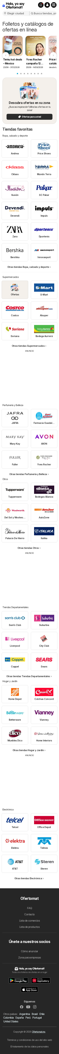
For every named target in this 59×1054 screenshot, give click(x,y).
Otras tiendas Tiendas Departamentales (28, 676)
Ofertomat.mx (38, 1031)
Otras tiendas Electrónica (28, 878)
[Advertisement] (29, 375)
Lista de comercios (29, 920)
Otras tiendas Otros (28, 548)
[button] (47, 5)
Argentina (24, 1014)
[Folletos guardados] (41, 5)
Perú (28, 1017)
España (19, 1017)
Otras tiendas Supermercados (28, 345)
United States (10, 1021)
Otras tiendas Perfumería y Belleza (28, 474)
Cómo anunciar (29, 951)
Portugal (37, 1017)
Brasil (35, 1014)
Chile (41, 1014)
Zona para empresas (29, 957)
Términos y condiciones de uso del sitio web (29, 1040)
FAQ (29, 908)
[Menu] (54, 5)
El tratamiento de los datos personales (29, 1046)
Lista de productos (29, 926)
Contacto (29, 914)
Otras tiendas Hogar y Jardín (28, 750)
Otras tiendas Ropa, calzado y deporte (28, 267)
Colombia (8, 1017)
